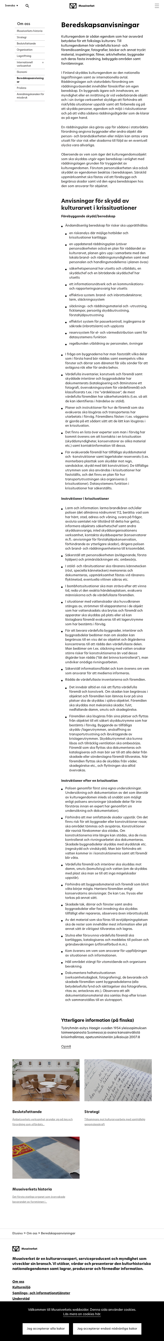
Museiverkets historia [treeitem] (29, 31)
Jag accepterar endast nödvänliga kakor (107, 1328)
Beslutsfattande (27, 1112)
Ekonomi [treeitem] (22, 72)
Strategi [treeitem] (21, 37)
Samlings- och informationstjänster (41, 1293)
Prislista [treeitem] (21, 88)
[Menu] (157, 6)
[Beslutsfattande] (46, 1080)
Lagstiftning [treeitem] (24, 56)
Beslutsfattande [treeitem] (26, 44)
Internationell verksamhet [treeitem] (25, 64)
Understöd (21, 1299)
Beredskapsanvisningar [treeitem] (30, 80)
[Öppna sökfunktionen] (27, 6)
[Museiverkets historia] (46, 1158)
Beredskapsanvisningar (58, 1233)
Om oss (23, 24)
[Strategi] (118, 1080)
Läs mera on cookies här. (82, 1314)
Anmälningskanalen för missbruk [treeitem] (30, 96)
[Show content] (39, 61)
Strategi (91, 1112)
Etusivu (17, 1233)
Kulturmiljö (21, 1287)
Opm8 (66, 1046)
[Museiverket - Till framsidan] (82, 6)
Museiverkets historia (32, 1189)
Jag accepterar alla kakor (46, 1328)
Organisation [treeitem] (24, 50)
